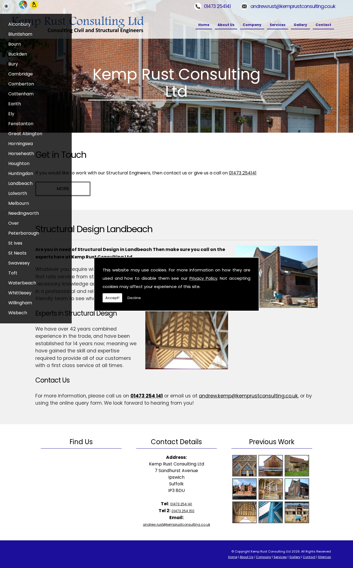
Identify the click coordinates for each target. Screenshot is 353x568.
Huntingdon (20, 173)
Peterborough (23, 233)
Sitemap (324, 557)
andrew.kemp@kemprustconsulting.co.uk (248, 395)
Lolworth (17, 193)
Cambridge (20, 74)
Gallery (300, 24)
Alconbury (19, 24)
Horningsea (20, 143)
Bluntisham (20, 34)
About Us (226, 24)
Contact (323, 24)
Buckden (17, 54)
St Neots (17, 253)
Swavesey (19, 263)
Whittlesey (19, 293)
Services (277, 24)
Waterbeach (22, 283)
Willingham (20, 303)
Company (252, 24)
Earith (14, 104)
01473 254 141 (146, 395)
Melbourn (18, 203)
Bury (13, 64)
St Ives (15, 243)
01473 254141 (217, 6)
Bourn (14, 44)
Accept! (112, 297)
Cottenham (21, 94)
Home (203, 24)
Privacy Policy (203, 278)
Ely (11, 114)
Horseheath (21, 153)
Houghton (19, 163)
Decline (134, 297)
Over (13, 223)
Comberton (21, 84)
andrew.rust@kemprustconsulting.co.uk (292, 6)
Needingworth (23, 213)
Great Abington (25, 133)
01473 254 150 (183, 511)
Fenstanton (20, 124)
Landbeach (20, 183)
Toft (12, 273)
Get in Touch (60, 154)
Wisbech (17, 313)
